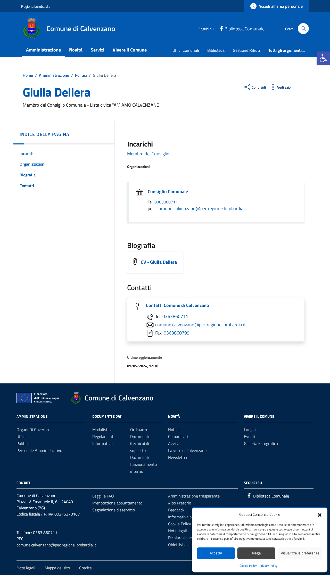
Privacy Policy (268, 565)
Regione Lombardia (35, 6)
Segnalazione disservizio (113, 510)
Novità (75, 49)
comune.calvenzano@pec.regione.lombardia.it (201, 208)
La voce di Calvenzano (187, 450)
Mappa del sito (57, 568)
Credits (85, 568)
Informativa (102, 443)
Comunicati (178, 436)
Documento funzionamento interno (143, 464)
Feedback (176, 510)
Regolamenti (103, 436)
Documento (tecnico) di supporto (140, 443)
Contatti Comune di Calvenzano (177, 305)
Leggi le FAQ (103, 496)
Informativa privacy (185, 517)
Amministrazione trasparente (194, 496)
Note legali (177, 531)
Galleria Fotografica (261, 443)
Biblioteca (216, 50)
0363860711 (166, 202)
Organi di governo (32, 429)
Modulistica (102, 429)
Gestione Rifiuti (246, 50)
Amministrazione (43, 49)
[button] (323, 58)
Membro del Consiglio (148, 153)
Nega (256, 553)
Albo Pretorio (179, 503)
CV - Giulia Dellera (159, 262)
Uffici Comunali (185, 50)
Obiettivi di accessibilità (189, 545)
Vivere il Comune (130, 49)
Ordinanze (139, 429)
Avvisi (173, 443)
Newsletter (178, 457)
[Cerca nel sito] (303, 28)
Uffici (21, 436)
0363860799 (176, 332)
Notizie (174, 429)
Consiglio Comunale (168, 191)
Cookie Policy (248, 565)
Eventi (249, 436)
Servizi (97, 49)
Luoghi (250, 429)
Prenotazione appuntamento (117, 503)
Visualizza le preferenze (300, 553)
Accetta (216, 553)
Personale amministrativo (39, 450)
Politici (22, 443)
